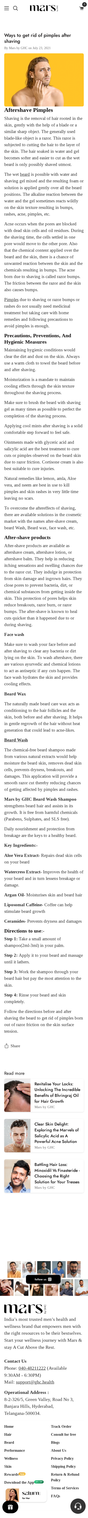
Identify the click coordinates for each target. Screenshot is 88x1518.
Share (15, 1045)
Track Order (61, 1426)
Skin (7, 1466)
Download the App (19, 1482)
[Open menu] (4, 8)
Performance (14, 1450)
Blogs (55, 1442)
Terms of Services (65, 1488)
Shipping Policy (63, 1466)
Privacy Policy (62, 1458)
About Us (58, 1450)
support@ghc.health (35, 1382)
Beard (9, 1442)
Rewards (11, 1474)
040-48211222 (32, 1368)
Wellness (11, 1458)
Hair (7, 1434)
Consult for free (63, 1434)
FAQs (55, 1496)
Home (9, 1426)
